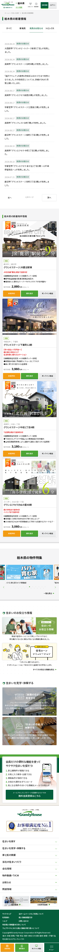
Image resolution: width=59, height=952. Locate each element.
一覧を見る (48, 593)
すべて (9, 28)
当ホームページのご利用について (31, 914)
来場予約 (11, 293)
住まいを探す (8, 841)
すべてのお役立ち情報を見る (43, 669)
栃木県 (21, 3)
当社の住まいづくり (11, 861)
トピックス (50, 28)
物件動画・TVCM (10, 875)
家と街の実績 (9, 855)
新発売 (23, 28)
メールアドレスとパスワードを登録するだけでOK (29, 794)
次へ (49, 197)
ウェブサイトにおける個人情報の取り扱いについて (20, 928)
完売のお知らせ (36, 28)
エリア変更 (19, 7)
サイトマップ (6, 914)
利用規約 (5, 917)
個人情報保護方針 (25, 917)
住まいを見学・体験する (13, 848)
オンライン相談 (47, 293)
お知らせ (6, 882)
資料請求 (29, 293)
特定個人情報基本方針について (14, 924)
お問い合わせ (24, 921)
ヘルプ (4, 921)
